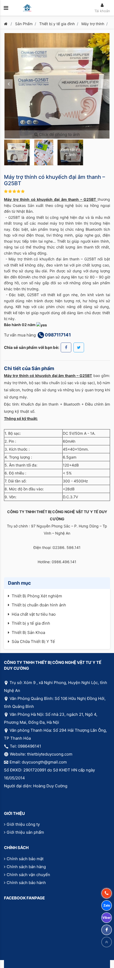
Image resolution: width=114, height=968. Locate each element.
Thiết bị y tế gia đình (57, 23)
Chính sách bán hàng (26, 866)
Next (105, 84)
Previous (8, 84)
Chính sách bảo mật (25, 858)
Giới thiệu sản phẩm (25, 832)
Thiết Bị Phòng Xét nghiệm (37, 595)
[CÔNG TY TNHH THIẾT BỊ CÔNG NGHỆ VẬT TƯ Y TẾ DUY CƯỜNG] (27, 8)
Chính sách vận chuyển (28, 874)
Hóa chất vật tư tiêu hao (34, 614)
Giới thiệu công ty (23, 824)
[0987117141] (106, 893)
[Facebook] (66, 347)
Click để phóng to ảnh (59, 134)
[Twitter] (78, 347)
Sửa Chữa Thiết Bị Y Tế (33, 641)
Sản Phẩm (24, 23)
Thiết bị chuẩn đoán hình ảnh (39, 604)
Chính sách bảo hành (26, 882)
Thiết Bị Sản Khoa (28, 632)
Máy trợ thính (92, 23)
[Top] (106, 942)
